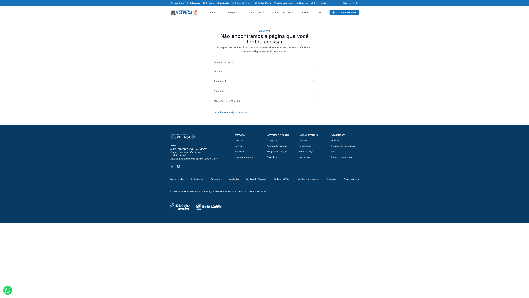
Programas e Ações (277, 151)
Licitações (303, 3)
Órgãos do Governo (243, 3)
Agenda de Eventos (277, 146)
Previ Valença (306, 151)
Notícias (335, 140)
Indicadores (195, 3)
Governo (303, 140)
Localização (305, 146)
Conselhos (304, 157)
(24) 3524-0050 (178, 155)
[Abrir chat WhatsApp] (7, 290)
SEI (333, 151)
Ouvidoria (210, 3)
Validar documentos (285, 3)
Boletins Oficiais (264, 3)
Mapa (198, 152)
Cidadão (239, 140)
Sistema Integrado (244, 157)
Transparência (320, 3)
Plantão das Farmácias (343, 146)
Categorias (272, 140)
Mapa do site (179, 3)
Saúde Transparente (342, 157)
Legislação (224, 3)
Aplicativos (272, 157)
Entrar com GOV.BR (346, 12)
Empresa (239, 151)
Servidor (239, 146)
